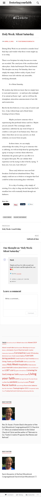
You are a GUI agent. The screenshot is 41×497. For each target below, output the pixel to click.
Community (11, 353)
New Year (6, 382)
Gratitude (19, 361)
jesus (20, 367)
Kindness (25, 367)
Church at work (23, 350)
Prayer (31, 382)
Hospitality (23, 364)
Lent (29, 367)
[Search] (36, 2)
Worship (31, 391)
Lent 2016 (33, 367)
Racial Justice (9, 385)
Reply (14, 281)
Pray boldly (25, 382)
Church (16, 350)
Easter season (16, 356)
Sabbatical (34, 385)
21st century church (11, 342)
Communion (5, 353)
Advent (19, 342)
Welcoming (26, 391)
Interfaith (9, 367)
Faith (27, 356)
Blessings (25, 347)
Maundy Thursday (28, 379)
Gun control (30, 361)
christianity (9, 350)
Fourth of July (24, 358)
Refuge (22, 385)
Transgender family (34, 388)
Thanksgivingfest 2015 (20, 388)
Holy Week (7, 217)
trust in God (16, 391)
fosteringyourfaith (20, 2)
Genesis (36, 358)
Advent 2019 (32, 342)
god (13, 361)
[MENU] (4, 2)
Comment (31, 313)
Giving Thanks (7, 361)
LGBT (7, 370)
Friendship (31, 358)
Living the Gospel (23, 374)
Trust (3, 391)
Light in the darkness (21, 370)
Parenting (20, 382)
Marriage (21, 379)
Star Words (10, 388)
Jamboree (16, 367)
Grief (25, 361)
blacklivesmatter (18, 347)
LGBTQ (12, 370)
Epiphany (22, 356)
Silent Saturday (20, 217)
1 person (19, 273)
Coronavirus (19, 353)
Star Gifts (4, 388)
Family (17, 358)
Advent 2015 (24, 342)
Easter (10, 356)
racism (18, 385)
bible (13, 347)
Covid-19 (29, 353)
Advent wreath (6, 347)
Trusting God (8, 391)
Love (17, 379)
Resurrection (27, 385)
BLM (30, 347)
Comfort (31, 350)
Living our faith (12, 374)
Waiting (21, 391)
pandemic (14, 382)
